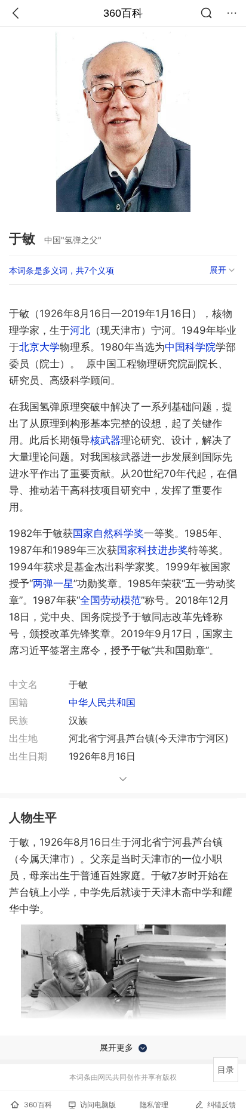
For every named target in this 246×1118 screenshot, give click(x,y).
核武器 (105, 440)
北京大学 (39, 347)
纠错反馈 (221, 1104)
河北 (80, 330)
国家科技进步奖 (152, 550)
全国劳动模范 (110, 600)
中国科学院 (190, 347)
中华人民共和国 (102, 702)
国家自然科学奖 (108, 533)
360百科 (123, 13)
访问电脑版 (98, 1104)
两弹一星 (53, 583)
